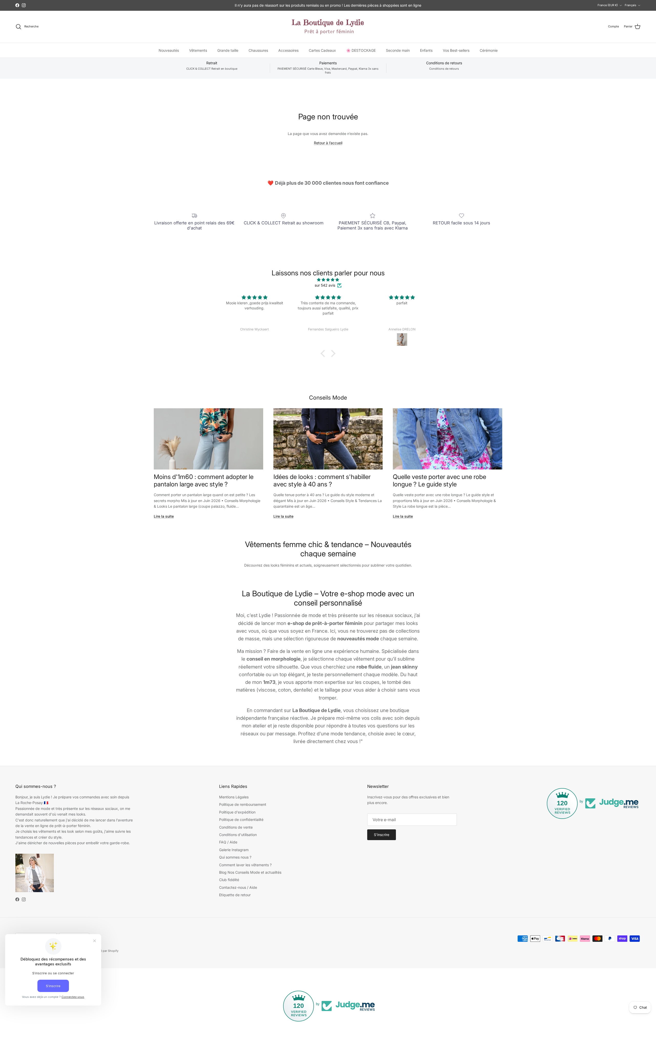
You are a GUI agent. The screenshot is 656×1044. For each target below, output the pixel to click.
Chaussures (258, 50)
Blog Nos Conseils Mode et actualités (250, 872)
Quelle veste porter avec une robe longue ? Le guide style (439, 480)
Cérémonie (489, 50)
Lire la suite (164, 516)
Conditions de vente (236, 827)
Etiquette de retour (235, 895)
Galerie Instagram (234, 850)
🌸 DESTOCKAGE (361, 50)
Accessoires (288, 50)
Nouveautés (169, 50)
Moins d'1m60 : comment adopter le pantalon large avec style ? (203, 480)
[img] (328, 280)
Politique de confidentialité (241, 819)
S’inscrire (381, 834)
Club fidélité (229, 880)
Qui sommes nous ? (235, 857)
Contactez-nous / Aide (238, 887)
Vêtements (198, 50)
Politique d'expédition (237, 812)
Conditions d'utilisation (238, 834)
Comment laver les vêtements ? (245, 865)
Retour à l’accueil (328, 143)
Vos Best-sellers (456, 50)
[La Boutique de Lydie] (328, 27)
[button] (324, 353)
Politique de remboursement (242, 804)
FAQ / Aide (228, 842)
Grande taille (227, 50)
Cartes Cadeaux (322, 50)
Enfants (426, 50)
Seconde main (398, 50)
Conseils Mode (328, 397)
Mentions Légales (234, 797)
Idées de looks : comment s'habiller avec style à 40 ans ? (322, 480)
